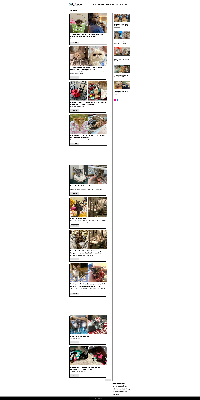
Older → (108, 379)
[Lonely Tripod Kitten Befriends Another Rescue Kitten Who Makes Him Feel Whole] (88, 124)
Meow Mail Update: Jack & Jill (80, 336)
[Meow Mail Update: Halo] (88, 207)
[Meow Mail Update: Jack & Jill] (88, 324)
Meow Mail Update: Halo (78, 218)
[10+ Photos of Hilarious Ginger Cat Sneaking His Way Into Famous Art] (122, 69)
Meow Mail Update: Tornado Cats (81, 186)
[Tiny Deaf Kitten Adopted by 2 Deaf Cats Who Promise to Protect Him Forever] (122, 85)
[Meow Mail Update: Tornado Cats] (88, 174)
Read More (75, 42)
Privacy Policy (115, 394)
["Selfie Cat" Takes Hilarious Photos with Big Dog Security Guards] (122, 35)
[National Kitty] (75, 4)
